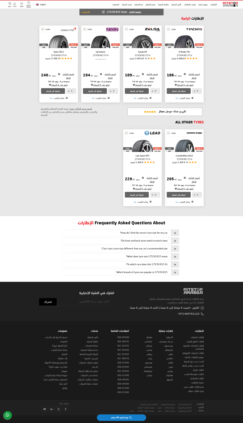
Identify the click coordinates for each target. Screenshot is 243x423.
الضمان (64, 354)
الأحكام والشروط (185, 407)
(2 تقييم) (133, 58)
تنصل (160, 407)
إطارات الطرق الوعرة (195, 341)
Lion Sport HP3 (142, 157)
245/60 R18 (123, 383)
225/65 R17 (123, 354)
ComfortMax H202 (184, 157)
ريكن (150, 358)
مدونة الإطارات (197, 382)
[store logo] (229, 4)
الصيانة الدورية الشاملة (89, 354)
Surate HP (142, 53)
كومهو (170, 379)
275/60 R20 (123, 362)
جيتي (171, 367)
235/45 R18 (123, 367)
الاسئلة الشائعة (28, 6)
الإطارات (213, 4)
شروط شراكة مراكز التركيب (55, 375)
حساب (14, 6)
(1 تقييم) (175, 162)
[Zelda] (151, 29)
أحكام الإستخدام (185, 404)
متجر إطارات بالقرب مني (194, 387)
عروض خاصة (203, 4)
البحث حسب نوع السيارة (194, 361)
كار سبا (95, 367)
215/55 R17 (123, 345)
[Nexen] (111, 29)
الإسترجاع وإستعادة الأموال (56, 362)
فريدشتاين (148, 367)
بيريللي (149, 354)
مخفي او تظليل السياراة (88, 371)
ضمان (132, 411)
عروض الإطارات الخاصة (194, 357)
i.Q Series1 (100, 53)
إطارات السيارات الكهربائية (193, 353)
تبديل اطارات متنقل (196, 391)
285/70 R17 (123, 358)
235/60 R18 (123, 392)
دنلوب (170, 354)
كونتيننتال (169, 350)
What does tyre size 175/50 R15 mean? (146, 256)
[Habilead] (193, 133)
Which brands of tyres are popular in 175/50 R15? (141, 272)
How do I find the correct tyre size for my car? (143, 232)
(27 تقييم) (49, 58)
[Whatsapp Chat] (7, 415)
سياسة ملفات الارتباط (146, 407)
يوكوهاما (148, 371)
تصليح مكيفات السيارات (88, 362)
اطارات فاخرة (198, 370)
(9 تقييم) (175, 58)
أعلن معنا (63, 383)
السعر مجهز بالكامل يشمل (80, 108)
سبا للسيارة (138, 4)
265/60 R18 (123, 337)
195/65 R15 (123, 371)
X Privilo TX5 (184, 53)
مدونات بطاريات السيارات (87, 379)
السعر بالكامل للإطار (194, 76)
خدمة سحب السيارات (89, 375)
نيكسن (149, 350)
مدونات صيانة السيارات (88, 383)
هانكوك (169, 375)
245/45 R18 (123, 379)
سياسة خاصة (170, 407)
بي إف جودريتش (166, 341)
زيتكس (149, 375)
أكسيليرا (169, 337)
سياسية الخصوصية (168, 404)
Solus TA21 (58, 53)
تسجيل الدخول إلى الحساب (56, 337)
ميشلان (149, 345)
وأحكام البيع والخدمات (149, 404)
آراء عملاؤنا (62, 358)
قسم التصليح (150, 4)
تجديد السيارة (127, 4)
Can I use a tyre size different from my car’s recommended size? (134, 248)
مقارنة (173, 29)
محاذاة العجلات (91, 345)
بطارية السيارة (163, 4)
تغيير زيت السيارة (91, 358)
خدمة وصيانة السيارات (89, 350)
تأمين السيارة (176, 4)
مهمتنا (64, 371)
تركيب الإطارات (190, 4)
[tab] (121, 233)
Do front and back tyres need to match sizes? (144, 240)
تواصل (64, 388)
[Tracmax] (193, 29)
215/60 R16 (123, 375)
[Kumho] (67, 29)
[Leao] (151, 133)
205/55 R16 (123, 341)
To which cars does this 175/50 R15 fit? (146, 264)
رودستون (148, 362)
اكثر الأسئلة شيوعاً (59, 345)
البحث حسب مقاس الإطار (193, 365)
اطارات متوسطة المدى (194, 374)
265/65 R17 (123, 350)
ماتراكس (148, 341)
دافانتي (169, 358)
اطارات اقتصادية (197, 378)
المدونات (115, 4)
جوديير (170, 371)
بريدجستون (168, 345)
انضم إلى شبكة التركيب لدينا (55, 379)
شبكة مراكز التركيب (59, 350)
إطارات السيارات (197, 337)
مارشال (149, 337)
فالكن (170, 362)
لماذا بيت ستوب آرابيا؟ (58, 367)
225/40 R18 (123, 388)
